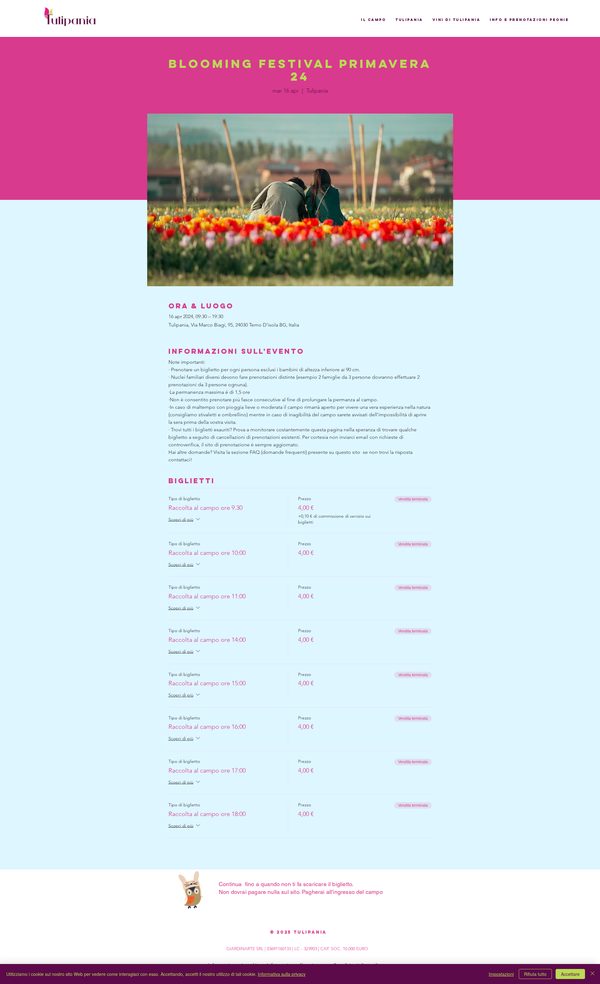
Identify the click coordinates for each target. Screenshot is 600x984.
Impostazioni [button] (501, 974)
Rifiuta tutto (535, 974)
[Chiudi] (592, 974)
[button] (373, 19)
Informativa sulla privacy (282, 974)
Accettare (570, 974)
